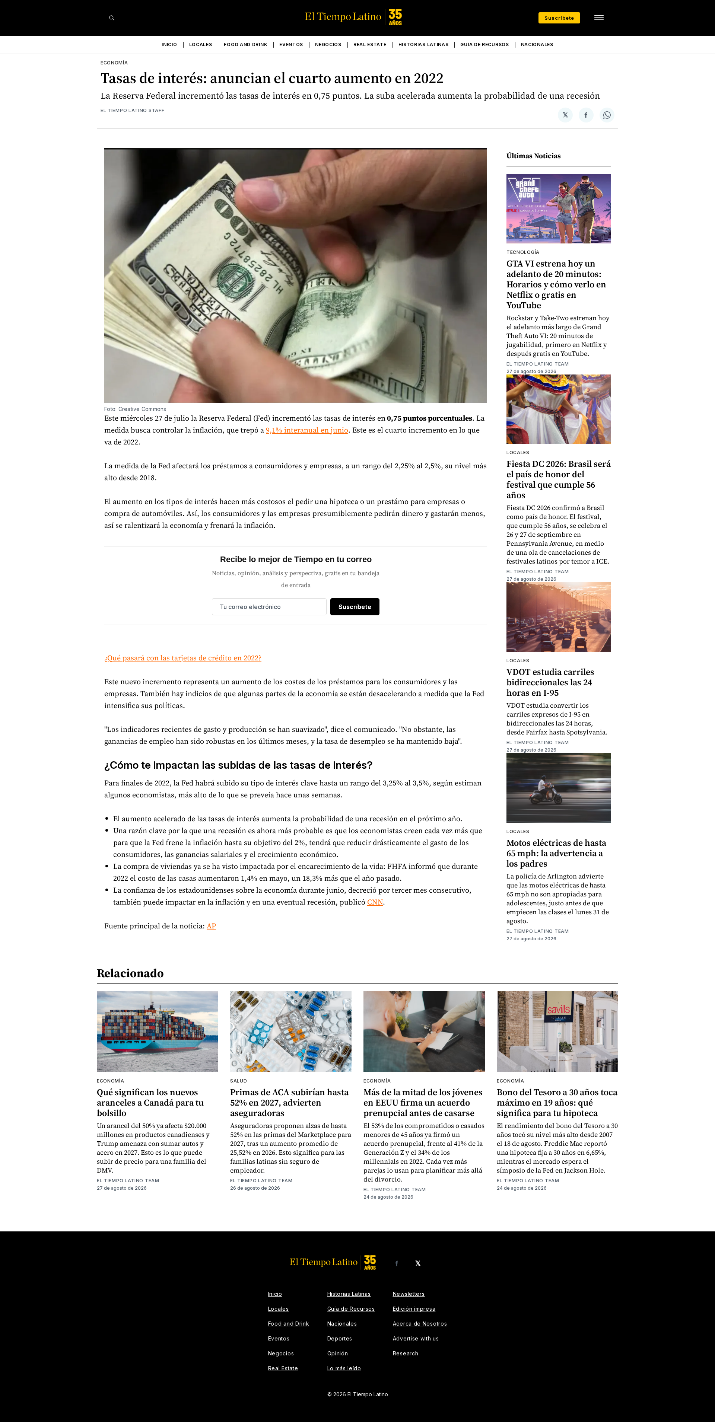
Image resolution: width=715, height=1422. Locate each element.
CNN (375, 902)
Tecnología (523, 252)
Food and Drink (245, 44)
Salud (238, 1081)
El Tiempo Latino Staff (132, 110)
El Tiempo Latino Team (537, 364)
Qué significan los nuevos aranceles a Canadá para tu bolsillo (150, 1102)
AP (211, 926)
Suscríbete (559, 18)
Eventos (291, 44)
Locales (200, 44)
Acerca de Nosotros (420, 1323)
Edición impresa (414, 1308)
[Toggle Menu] (598, 17)
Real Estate (370, 44)
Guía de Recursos (484, 44)
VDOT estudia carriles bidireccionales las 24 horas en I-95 (550, 682)
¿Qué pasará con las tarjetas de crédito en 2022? (182, 658)
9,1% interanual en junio (307, 430)
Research (406, 1353)
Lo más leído (344, 1368)
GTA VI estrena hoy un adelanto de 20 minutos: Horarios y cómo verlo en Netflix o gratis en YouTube (556, 284)
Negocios (328, 44)
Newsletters (409, 1294)
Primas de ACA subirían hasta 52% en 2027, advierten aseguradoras (289, 1102)
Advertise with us (416, 1338)
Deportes (340, 1338)
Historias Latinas (423, 44)
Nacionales (537, 44)
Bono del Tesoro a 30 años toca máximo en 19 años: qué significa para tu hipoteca (557, 1102)
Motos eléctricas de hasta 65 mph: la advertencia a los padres (556, 853)
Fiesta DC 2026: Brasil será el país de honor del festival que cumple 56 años (558, 479)
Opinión (337, 1353)
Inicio (169, 44)
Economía (114, 63)
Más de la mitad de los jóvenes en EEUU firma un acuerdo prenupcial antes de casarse (423, 1102)
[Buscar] (112, 18)
